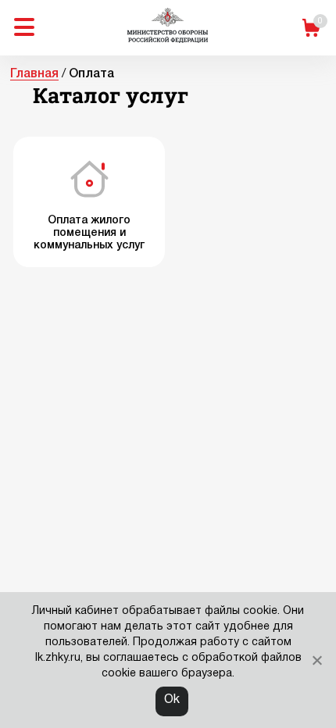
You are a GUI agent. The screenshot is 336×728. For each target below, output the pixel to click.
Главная (34, 74)
